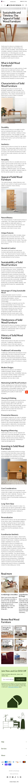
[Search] (5, 5)
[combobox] (3, 1)
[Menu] (1, 5)
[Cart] (26, 5)
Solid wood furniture (7, 68)
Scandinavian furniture (7, 538)
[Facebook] (7, 777)
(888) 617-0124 (23, 1)
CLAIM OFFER (20, 679)
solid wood (17, 220)
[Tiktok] (15, 777)
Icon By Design (15, 770)
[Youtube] (13, 777)
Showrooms (13, 1)
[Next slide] (25, 594)
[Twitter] (18, 777)
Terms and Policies (14, 773)
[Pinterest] (20, 777)
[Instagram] (10, 777)
